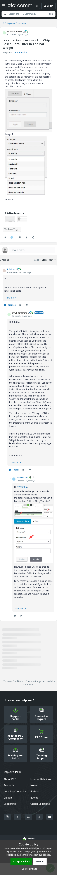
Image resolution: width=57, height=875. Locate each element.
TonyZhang (22, 477)
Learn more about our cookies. (35, 854)
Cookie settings (33, 681)
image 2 (9, 199)
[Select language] (37, 6)
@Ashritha (22, 486)
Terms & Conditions (13, 681)
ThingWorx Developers (16, 23)
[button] (3, 6)
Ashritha (11, 269)
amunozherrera (14, 31)
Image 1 (9, 134)
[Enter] (5, 14)
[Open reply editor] (28, 250)
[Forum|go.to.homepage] (18, 5)
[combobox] (28, 14)
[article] (28, 287)
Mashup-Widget (11, 229)
